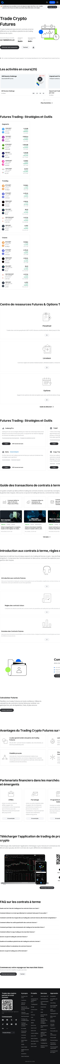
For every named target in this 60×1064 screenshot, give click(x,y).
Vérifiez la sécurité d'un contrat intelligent (44, 1021)
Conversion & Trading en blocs (34, 1000)
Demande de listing (44, 1015)
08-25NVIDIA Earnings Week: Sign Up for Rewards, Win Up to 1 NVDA (19, 58)
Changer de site (52, 7)
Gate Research (52, 1010)
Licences (23, 1035)
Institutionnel (44, 999)
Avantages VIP (44, 996)
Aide (42, 1012)
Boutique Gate (35, 1041)
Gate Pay (33, 1025)
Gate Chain (24, 1047)
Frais (42, 1009)
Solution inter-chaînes (44, 1046)
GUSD (22, 1044)
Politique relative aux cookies (24, 1024)
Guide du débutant (46, 407)
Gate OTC (33, 1036)
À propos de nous (24, 997)
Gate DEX (33, 1043)
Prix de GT (53, 1028)
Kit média (23, 1028)
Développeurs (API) (44, 1026)
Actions (33, 1020)
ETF (32, 1012)
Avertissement (25, 1016)
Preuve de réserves (23, 1031)
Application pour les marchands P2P (43, 1034)
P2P (32, 996)
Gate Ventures (25, 1056)
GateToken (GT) (24, 1041)
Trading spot (34, 1004)
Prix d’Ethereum (53, 1034)
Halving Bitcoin (54, 1013)
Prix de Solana (54, 1040)
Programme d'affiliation (44, 1039)
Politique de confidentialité (25, 1019)
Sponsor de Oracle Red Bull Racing (25, 1008)
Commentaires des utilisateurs (44, 1003)
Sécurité (23, 1037)
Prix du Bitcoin (54, 1031)
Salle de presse (23, 1003)
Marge (32, 1007)
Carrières (23, 1000)
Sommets (23, 1053)
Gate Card (33, 1028)
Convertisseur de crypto (54, 1051)
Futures (33, 1015)
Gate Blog (52, 1003)
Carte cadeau (34, 1033)
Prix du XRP (53, 1037)
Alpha (32, 1022)
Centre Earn (34, 1009)
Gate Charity (34, 1038)
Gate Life (33, 1030)
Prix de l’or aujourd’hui (53, 1043)
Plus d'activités (46, 103)
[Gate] (2, 2)
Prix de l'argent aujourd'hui (54, 1047)
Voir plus (46, 537)
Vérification (44, 1029)
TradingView (44, 1043)
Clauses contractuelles (25, 1013)
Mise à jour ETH (53, 1017)
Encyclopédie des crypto (53, 1006)
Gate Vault (34, 1046)
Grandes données (52, 1021)
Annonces (43, 1007)
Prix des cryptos (52, 1025)
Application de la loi (25, 1050)
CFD (32, 1017)
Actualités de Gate (53, 999)
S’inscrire (52, 2)
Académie (53, 996)
